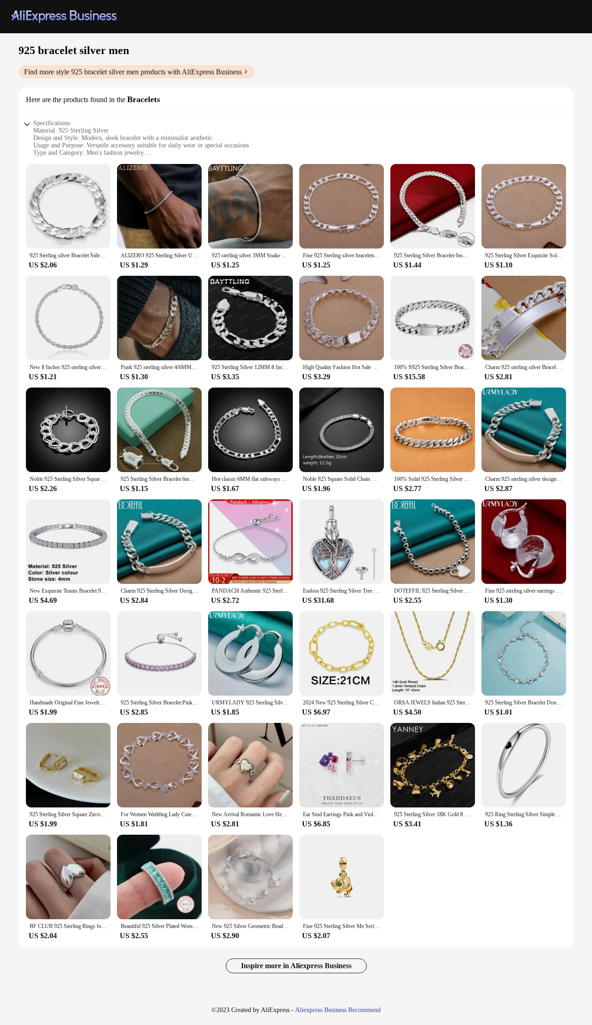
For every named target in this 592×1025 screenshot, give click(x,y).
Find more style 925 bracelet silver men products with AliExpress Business (133, 72)
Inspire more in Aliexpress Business (296, 966)
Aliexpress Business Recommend (338, 1010)
